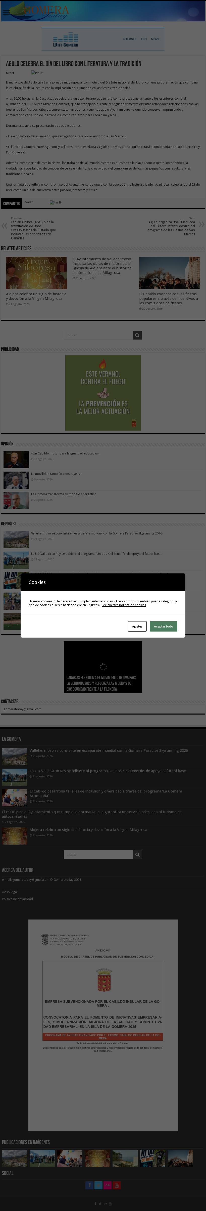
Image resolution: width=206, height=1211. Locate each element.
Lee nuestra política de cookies (124, 605)
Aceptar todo (163, 626)
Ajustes (137, 626)
